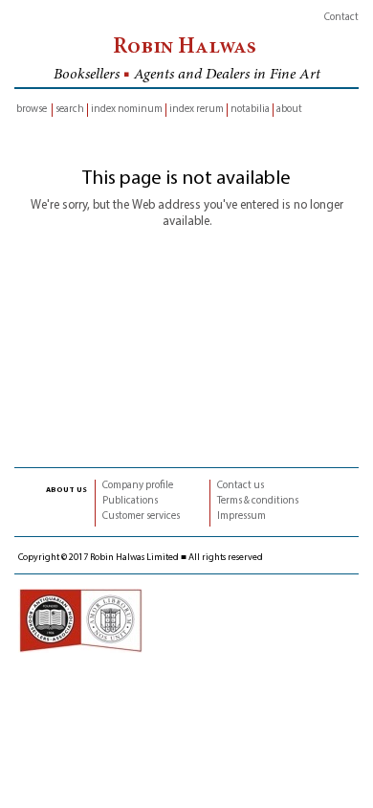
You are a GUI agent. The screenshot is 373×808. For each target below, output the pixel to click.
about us (66, 489)
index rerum (196, 109)
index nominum (127, 109)
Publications (130, 501)
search (69, 109)
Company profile (137, 486)
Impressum (241, 516)
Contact (341, 17)
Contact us (240, 486)
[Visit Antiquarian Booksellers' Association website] (80, 620)
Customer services (141, 516)
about (289, 109)
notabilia (250, 109)
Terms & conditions (257, 501)
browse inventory (31, 110)
